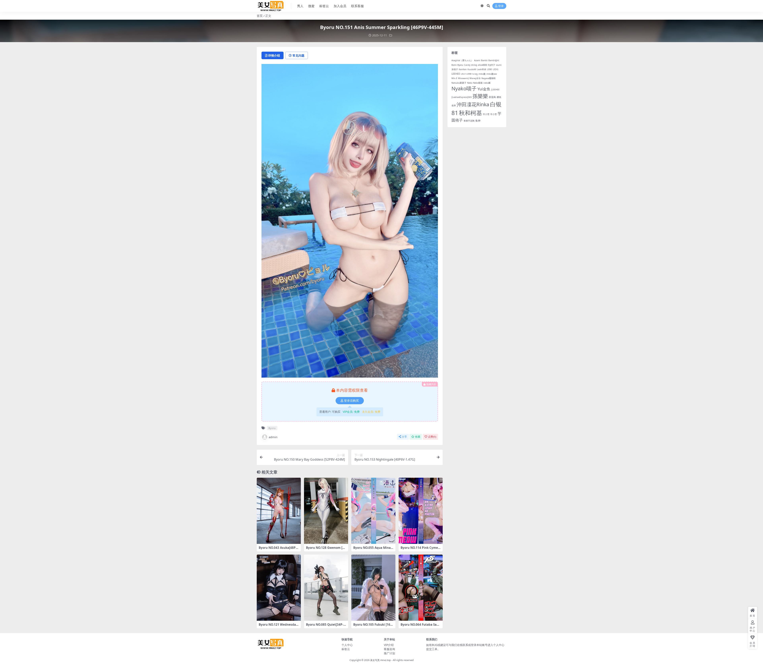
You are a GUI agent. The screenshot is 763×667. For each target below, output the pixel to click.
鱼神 (477, 120)
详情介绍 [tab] (274, 55)
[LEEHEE (495, 89)
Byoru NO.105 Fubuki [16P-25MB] (373, 626)
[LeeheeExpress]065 (461, 97)
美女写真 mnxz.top (380, 660)
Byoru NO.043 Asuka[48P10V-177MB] (278, 549)
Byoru (272, 428)
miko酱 (482, 73)
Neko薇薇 (478, 82)
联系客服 (357, 6)
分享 (404, 436)
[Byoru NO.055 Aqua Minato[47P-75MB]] (373, 511)
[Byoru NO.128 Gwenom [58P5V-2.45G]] (326, 511)
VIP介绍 (389, 645)
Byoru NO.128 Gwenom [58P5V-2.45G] (326, 549)
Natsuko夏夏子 (458, 82)
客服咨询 (389, 649)
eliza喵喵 (482, 65)
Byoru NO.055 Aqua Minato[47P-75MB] (372, 549)
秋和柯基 (470, 113)
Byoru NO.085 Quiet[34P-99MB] (325, 626)
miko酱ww (491, 73)
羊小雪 (486, 114)
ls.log (475, 73)
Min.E (454, 78)
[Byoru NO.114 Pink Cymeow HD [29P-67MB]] (421, 511)
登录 (501, 6)
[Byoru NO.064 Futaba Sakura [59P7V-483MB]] (421, 588)
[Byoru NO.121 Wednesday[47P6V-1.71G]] (279, 588)
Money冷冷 (475, 78)
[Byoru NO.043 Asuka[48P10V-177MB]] (279, 511)
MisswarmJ (463, 78)
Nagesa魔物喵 (488, 78)
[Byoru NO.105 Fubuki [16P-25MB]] (373, 588)
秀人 (300, 6)
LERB (469, 73)
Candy (467, 65)
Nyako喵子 (464, 88)
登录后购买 (351, 400)
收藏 (417, 436)
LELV (463, 73)
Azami (477, 60)
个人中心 (347, 645)
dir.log (474, 65)
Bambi (484, 60)
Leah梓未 (481, 69)
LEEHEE (455, 73)
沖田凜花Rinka (473, 104)
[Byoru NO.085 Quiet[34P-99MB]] (326, 588)
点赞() (432, 436)
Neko (469, 82)
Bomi (454, 65)
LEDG (495, 69)
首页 (260, 16)
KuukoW (472, 69)
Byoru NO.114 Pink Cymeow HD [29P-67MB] (420, 549)
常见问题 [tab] (298, 55)
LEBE (489, 69)
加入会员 (340, 6)
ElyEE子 (491, 65)
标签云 (324, 6)
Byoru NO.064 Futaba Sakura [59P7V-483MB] (420, 626)
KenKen (463, 69)
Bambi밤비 (493, 60)
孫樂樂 (480, 96)
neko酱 (487, 82)
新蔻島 (492, 97)
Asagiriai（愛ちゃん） (462, 60)
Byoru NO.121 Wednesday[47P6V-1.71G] (278, 626)
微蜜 (311, 6)
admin (273, 437)
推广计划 (389, 653)
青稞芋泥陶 (469, 120)
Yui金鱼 (483, 89)
